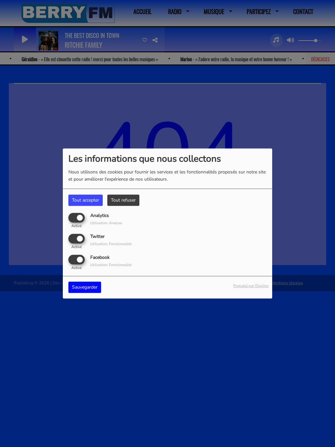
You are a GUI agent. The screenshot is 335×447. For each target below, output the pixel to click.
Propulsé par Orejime (251, 286)
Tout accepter (85, 200)
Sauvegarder (84, 287)
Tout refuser (123, 200)
